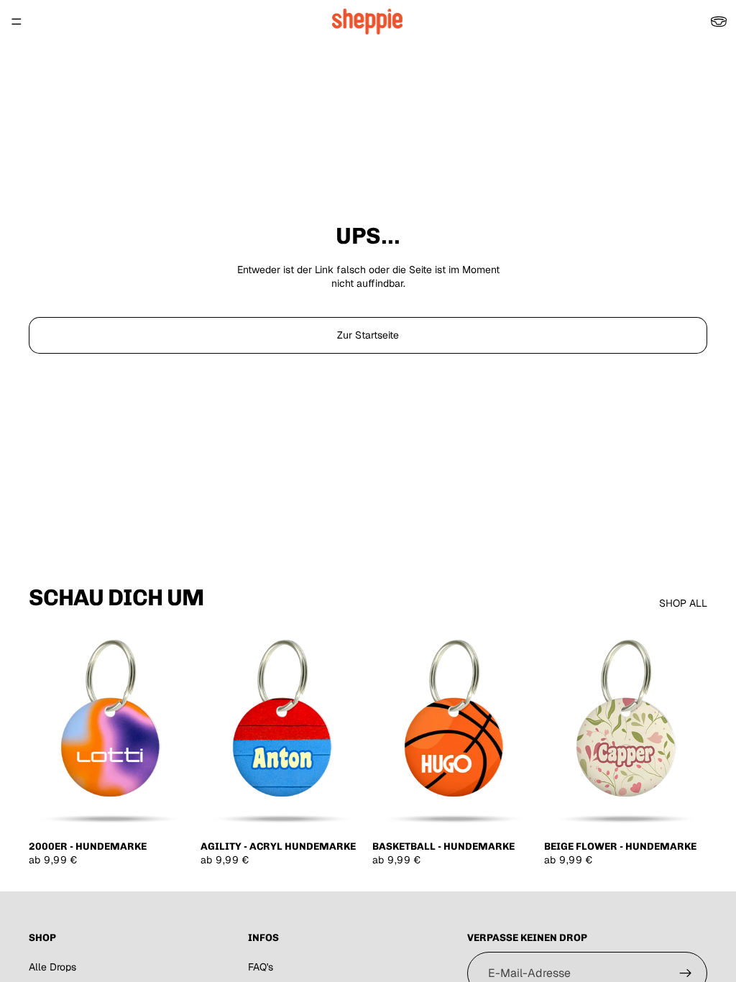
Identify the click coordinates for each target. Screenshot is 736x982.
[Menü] (16, 21)
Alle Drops (52, 966)
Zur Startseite (368, 335)
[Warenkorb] (719, 21)
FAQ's (260, 966)
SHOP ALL (683, 603)
